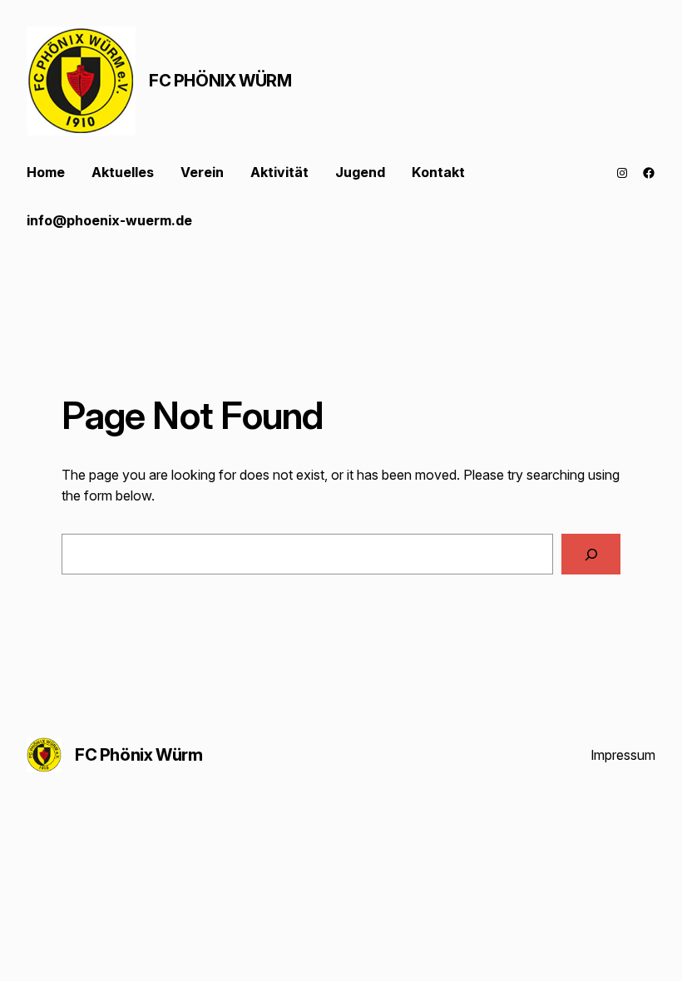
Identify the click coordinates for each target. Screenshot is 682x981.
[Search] (590, 554)
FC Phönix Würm (220, 81)
